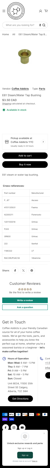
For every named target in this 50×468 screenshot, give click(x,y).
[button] (40, 25)
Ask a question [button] (25, 307)
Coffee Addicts (20, 88)
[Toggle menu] (4, 11)
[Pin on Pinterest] (31, 270)
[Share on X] (23, 270)
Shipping (6, 103)
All (13, 34)
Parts (42, 88)
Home (5, 34)
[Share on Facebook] (15, 270)
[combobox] (25, 25)
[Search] (44, 25)
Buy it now (25, 164)
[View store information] (43, 142)
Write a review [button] (25, 300)
